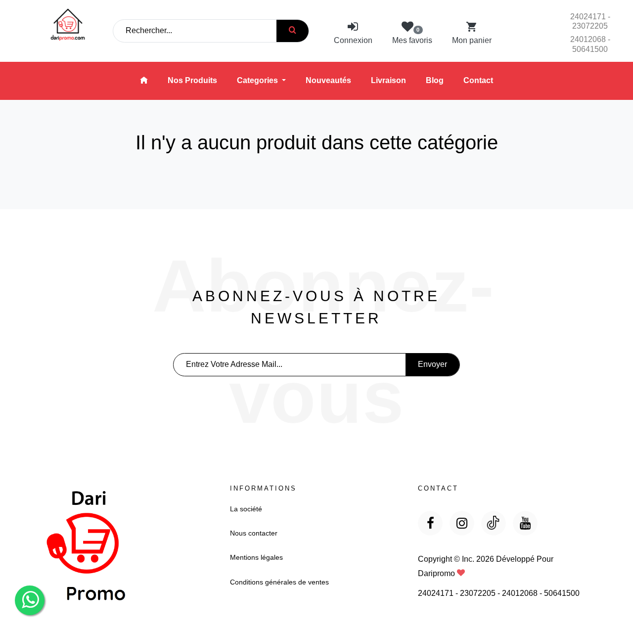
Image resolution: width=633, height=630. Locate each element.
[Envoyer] (292, 31)
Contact (478, 80)
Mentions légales (256, 557)
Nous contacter (253, 533)
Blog (435, 80)
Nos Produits (192, 80)
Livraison (388, 80)
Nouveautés (328, 80)
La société (246, 509)
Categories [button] (258, 80)
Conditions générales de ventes (279, 582)
